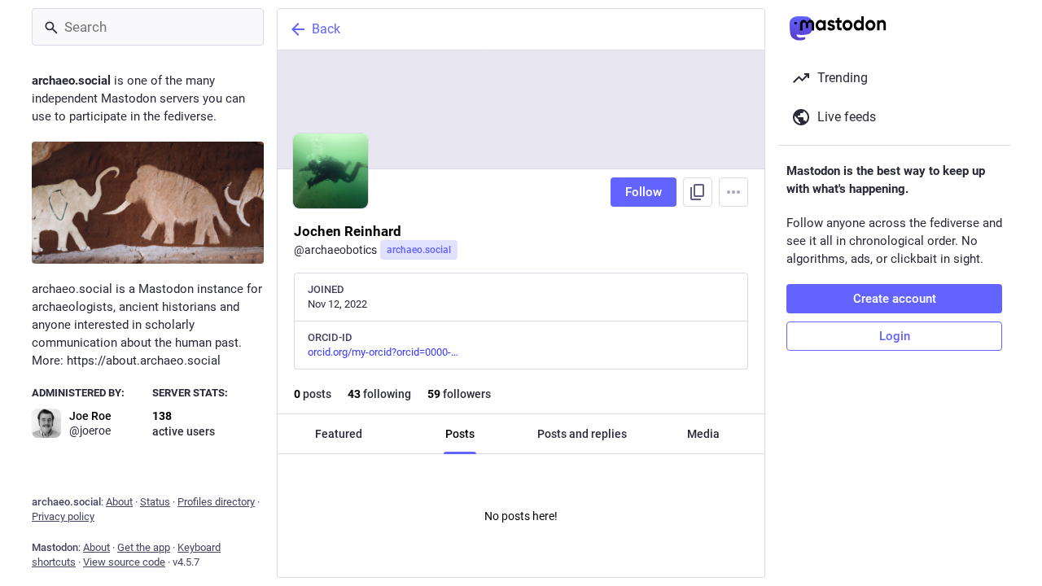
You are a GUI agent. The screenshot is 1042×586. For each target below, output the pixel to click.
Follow (643, 192)
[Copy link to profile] (697, 192)
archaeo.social (419, 250)
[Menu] (733, 192)
